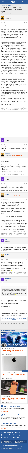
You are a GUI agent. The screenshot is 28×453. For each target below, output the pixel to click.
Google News (14, 435)
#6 (26, 245)
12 (3, 354)
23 (3, 402)
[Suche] (26, 1)
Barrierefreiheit (12, 448)
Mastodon (5, 437)
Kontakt (8, 446)
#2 (26, 144)
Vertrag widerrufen (21, 446)
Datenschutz (19, 448)
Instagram (23, 435)
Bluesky (18, 432)
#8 (26, 284)
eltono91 (4, 14)
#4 (26, 183)
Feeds (4, 432)
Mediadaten (13, 446)
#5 (26, 199)
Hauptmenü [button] (2, 2)
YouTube (17, 437)
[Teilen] (25, 22)
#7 (26, 259)
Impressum (3, 446)
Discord (11, 432)
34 (3, 378)
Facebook (5, 435)
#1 (26, 22)
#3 (26, 159)
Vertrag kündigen (4, 448)
